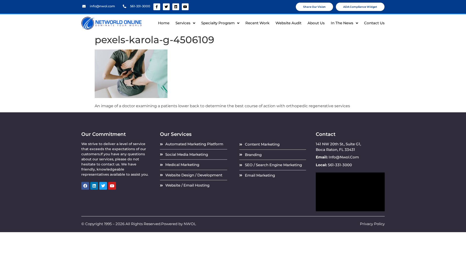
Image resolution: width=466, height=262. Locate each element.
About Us (316, 23)
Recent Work (257, 23)
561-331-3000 (140, 6)
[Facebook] (85, 186)
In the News (342, 23)
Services (183, 23)
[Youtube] (185, 6)
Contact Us (374, 23)
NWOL (190, 223)
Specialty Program (218, 23)
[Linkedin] (175, 6)
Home (163, 23)
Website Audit (288, 23)
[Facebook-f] (156, 6)
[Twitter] (166, 6)
